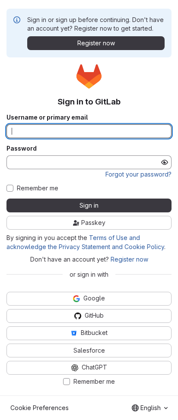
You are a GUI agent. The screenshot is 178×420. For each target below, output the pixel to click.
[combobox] (150, 408)
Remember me (37, 188)
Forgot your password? (138, 174)
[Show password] (165, 162)
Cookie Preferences (39, 407)
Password (21, 148)
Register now (129, 259)
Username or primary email (47, 117)
